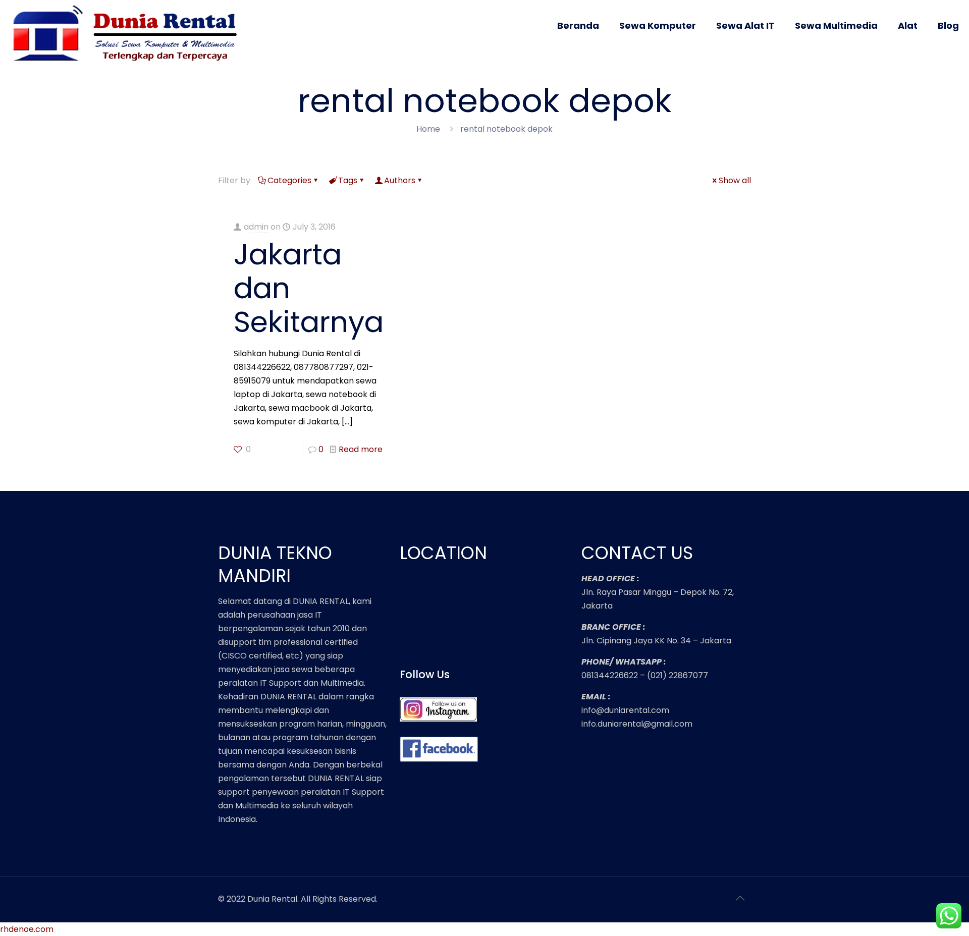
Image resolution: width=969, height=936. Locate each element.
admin (256, 227)
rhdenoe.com (26, 929)
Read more (361, 449)
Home (428, 129)
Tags (347, 180)
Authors (399, 180)
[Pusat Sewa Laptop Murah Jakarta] (129, 34)
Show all (735, 180)
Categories (289, 180)
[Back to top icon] (740, 898)
